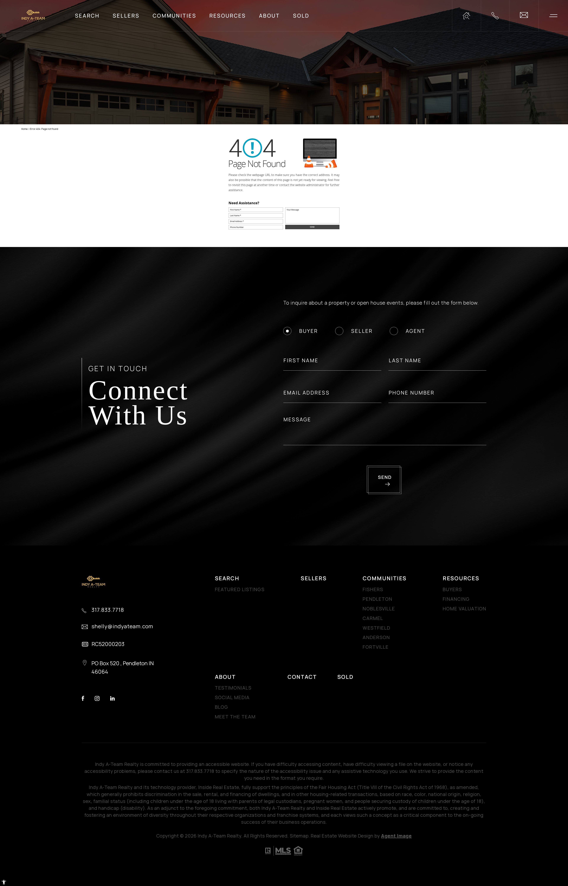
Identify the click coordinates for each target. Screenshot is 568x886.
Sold (301, 15)
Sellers (126, 15)
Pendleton (377, 599)
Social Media (232, 697)
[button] (4, 882)
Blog (221, 707)
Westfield (376, 628)
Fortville (376, 647)
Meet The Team (235, 716)
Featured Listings (240, 589)
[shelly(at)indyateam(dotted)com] (524, 15)
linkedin (112, 699)
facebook (83, 699)
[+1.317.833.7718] (495, 15)
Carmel (373, 618)
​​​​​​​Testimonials (233, 688)
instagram (97, 699)
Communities (174, 15)
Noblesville (379, 608)
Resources (227, 15)
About (269, 15)
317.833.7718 (108, 610)
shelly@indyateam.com (122, 626)
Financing (456, 599)
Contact (302, 676)
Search (87, 15)
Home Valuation (464, 608)
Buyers (452, 589)
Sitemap (299, 836)
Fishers (373, 589)
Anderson (376, 637)
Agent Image (396, 836)
